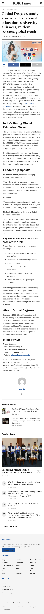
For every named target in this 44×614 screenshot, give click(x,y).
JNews (9, 607)
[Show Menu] (3, 3)
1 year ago (16, 414)
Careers (22, 603)
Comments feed (7, 590)
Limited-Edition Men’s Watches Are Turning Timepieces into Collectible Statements (26, 421)
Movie (18, 565)
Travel (32, 571)
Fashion (4, 568)
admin (6, 36)
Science (33, 562)
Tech (32, 568)
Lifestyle (19, 562)
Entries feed (6, 586)
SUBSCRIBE (8, 550)
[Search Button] (41, 3)
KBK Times (22, 3)
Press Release (12, 9)
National (19, 571)
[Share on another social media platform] (37, 65)
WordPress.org (7, 593)
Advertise (12, 603)
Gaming (4, 573)
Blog (3, 560)
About (4, 603)
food (3, 571)
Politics (19, 573)
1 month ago (17, 426)
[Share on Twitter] (25, 65)
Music (18, 568)
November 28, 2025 (18, 36)
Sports (32, 565)
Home (3, 9)
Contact (31, 603)
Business (5, 562)
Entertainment (7, 565)
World (32, 573)
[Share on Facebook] (13, 65)
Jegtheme (7, 609)
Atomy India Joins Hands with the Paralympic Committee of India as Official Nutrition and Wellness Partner (24, 515)
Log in (4, 583)
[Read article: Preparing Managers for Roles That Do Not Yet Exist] (22, 452)
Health (18, 560)
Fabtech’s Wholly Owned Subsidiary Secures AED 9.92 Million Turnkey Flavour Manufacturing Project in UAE (25, 494)
